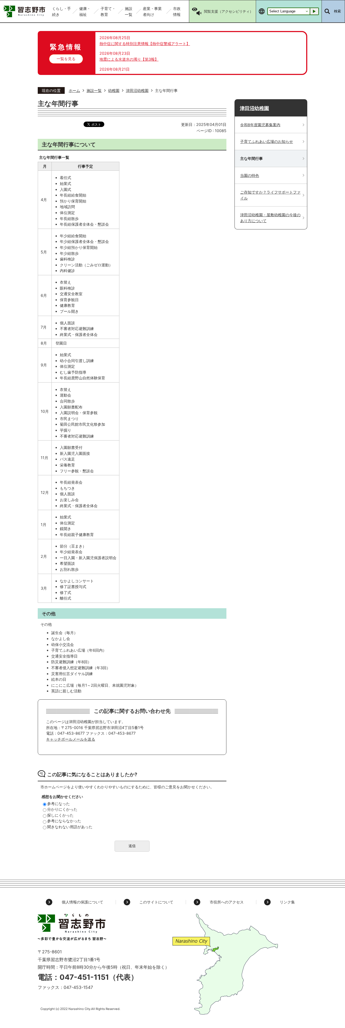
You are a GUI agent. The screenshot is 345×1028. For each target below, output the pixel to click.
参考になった (58, 803)
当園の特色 (249, 175)
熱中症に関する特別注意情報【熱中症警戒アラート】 (144, 43)
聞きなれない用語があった (69, 826)
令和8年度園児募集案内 (260, 124)
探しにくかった (60, 815)
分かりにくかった (62, 809)
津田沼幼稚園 (137, 90)
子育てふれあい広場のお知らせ (266, 141)
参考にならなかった (64, 821)
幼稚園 (113, 90)
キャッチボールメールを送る (70, 739)
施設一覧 (94, 90)
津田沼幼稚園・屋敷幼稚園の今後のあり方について (270, 217)
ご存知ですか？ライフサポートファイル (270, 195)
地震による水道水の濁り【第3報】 (128, 59)
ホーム (74, 90)
